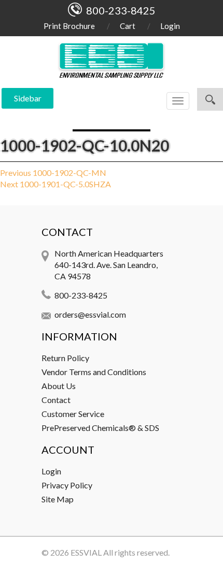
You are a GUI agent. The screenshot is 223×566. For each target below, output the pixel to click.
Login (170, 26)
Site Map (57, 499)
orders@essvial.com (90, 314)
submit (210, 99)
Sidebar (27, 98)
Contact (56, 400)
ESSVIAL (86, 552)
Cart (127, 26)
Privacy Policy (66, 485)
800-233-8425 (80, 295)
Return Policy (65, 358)
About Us (58, 386)
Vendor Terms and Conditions (93, 372)
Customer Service (72, 414)
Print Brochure (69, 26)
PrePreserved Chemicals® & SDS (100, 428)
